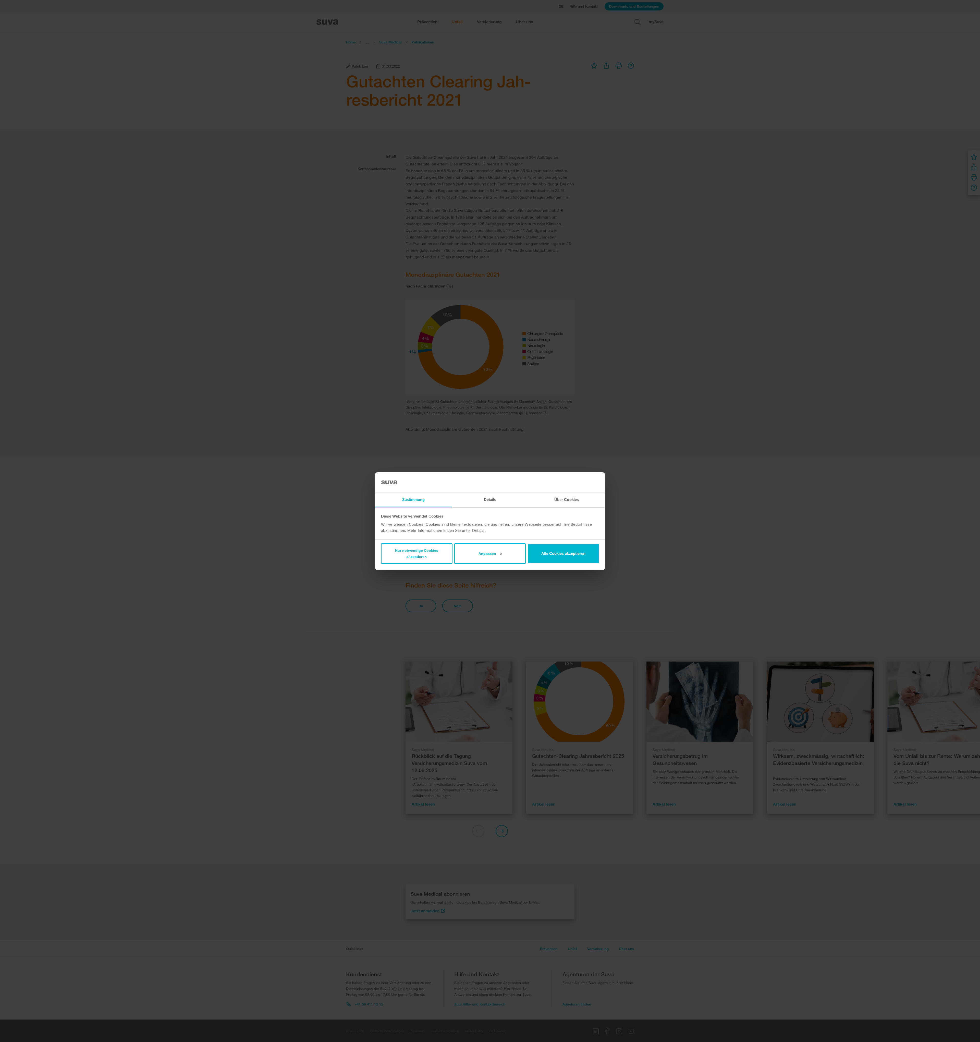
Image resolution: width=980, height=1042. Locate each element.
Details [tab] (490, 499)
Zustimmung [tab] (413, 499)
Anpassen (487, 554)
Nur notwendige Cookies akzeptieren (416, 553)
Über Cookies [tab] (566, 499)
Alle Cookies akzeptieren (563, 553)
